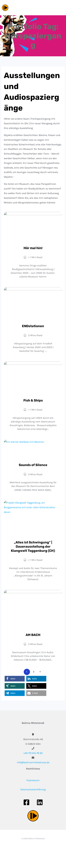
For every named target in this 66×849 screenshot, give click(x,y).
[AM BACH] (33, 609)
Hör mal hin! (33, 248)
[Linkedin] (39, 802)
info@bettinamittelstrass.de (33, 762)
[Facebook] (26, 802)
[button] (15, 678)
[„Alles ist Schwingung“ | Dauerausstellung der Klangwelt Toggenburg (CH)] (33, 518)
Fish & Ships (33, 400)
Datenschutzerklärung (33, 789)
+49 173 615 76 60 (33, 753)
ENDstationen (33, 326)
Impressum (33, 780)
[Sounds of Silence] (33, 449)
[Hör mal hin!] (33, 227)
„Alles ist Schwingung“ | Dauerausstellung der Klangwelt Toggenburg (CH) (33, 546)
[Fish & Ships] (33, 378)
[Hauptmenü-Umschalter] (60, 7)
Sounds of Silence (33, 465)
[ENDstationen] (33, 303)
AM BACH (33, 635)
